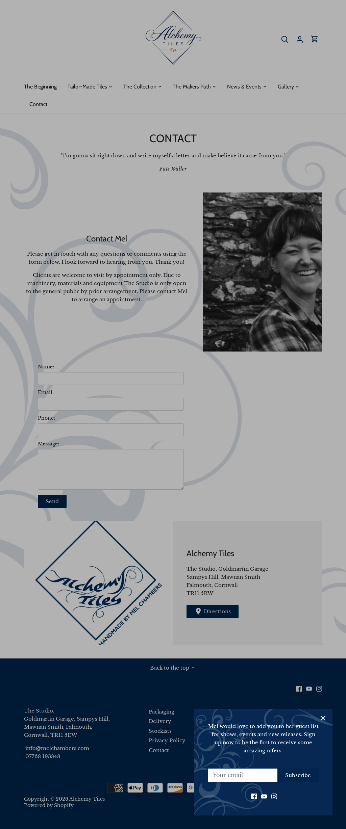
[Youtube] (264, 796)
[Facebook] (254, 796)
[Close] (323, 718)
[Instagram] (274, 796)
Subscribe (298, 775)
